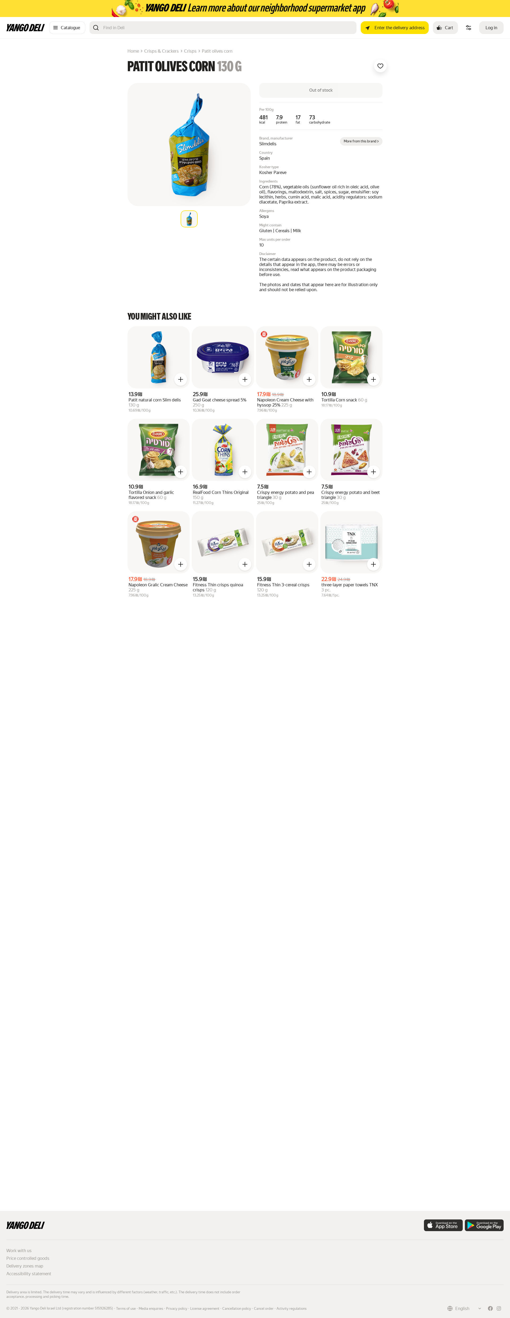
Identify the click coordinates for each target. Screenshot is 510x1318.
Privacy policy (176, 1309)
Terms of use (126, 1309)
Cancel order (264, 1309)
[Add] (180, 379)
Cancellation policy (236, 1309)
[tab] (189, 218)
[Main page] (25, 29)
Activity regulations (292, 1309)
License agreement (204, 1309)
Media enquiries (151, 1309)
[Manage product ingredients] (468, 27)
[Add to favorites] (380, 66)
